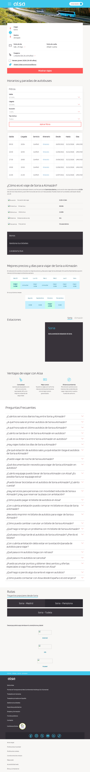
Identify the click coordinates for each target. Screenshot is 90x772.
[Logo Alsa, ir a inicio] (20, 4)
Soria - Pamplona (64, 603)
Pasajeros (17, 53)
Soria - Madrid (26, 603)
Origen (16, 27)
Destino (16, 35)
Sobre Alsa (10, 685)
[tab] (45, 416)
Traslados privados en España (16, 698)
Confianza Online (12, 726)
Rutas (14, 673)
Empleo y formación (13, 711)
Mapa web (10, 760)
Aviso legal (10, 742)
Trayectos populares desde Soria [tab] (22, 596)
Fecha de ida (18, 44)
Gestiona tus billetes (13, 703)
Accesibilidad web (13, 764)
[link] (10, 32)
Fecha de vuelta (52, 44)
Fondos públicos (12, 716)
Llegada (11, 101)
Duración (12, 108)
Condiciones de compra (14, 755)
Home (9, 673)
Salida (11, 94)
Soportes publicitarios (14, 707)
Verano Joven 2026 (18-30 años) (24, 60)
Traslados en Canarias (14, 694)
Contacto (10, 720)
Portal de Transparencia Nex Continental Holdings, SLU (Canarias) (27, 689)
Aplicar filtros (45, 124)
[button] (47, 54)
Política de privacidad (14, 747)
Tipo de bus (13, 116)
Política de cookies (13, 751)
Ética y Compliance (13, 769)
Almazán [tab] (78, 318)
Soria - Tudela (45, 612)
